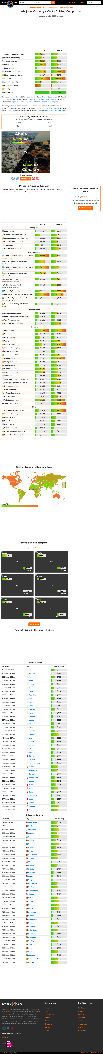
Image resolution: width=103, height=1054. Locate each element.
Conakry (69, 7)
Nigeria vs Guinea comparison (49, 102)
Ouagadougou (83, 1030)
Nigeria (46, 7)
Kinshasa (81, 1008)
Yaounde (81, 1018)
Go (53, 2)
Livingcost (60, 16)
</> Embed (25, 178)
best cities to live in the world (55, 111)
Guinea (54, 7)
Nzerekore (48, 1024)
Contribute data (85, 208)
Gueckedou (49, 1027)
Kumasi (81, 1014)
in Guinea (12, 111)
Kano (46, 1011)
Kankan (47, 1030)
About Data (85, 1053)
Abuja (62, 7)
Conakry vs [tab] (39, 548)
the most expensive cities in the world (43, 99)
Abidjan (81, 1011)
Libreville (81, 1027)
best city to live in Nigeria (49, 108)
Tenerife (81, 1021)
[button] (13, 178)
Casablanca (82, 1024)
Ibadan (47, 1018)
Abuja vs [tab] (28, 548)
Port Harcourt (50, 1014)
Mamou (47, 1021)
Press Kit (5, 1037)
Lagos (47, 1008)
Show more (34, 624)
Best (82, 2)
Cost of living (73, 2)
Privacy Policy (96, 1053)
